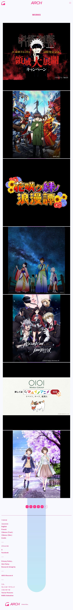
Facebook (5, 553)
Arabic (3, 538)
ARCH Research (7, 575)
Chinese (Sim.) (6, 535)
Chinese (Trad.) (7, 532)
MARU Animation (7, 595)
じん (2, 584)
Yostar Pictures (7, 593)
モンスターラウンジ (8, 587)
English (4, 526)
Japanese (4, 524)
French (3, 529)
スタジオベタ (5, 590)
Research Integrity (8, 567)
